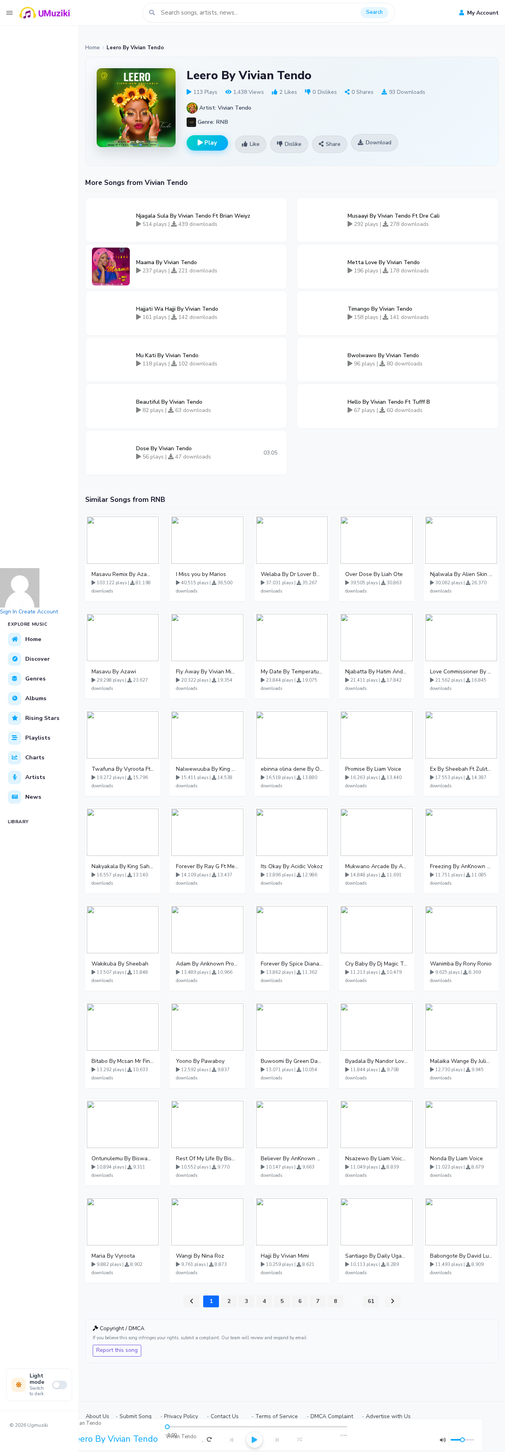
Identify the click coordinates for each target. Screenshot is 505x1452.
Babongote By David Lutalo (461, 1256)
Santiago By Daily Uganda (376, 1256)
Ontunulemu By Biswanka (123, 1158)
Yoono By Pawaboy (200, 1061)
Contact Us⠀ (227, 1416)
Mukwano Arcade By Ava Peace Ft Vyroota (376, 866)
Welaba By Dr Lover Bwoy (292, 574)
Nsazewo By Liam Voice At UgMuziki (376, 1158)
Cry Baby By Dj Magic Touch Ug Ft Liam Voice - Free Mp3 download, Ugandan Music (376, 963)
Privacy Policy (181, 1416)
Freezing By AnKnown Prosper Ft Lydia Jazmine (461, 866)
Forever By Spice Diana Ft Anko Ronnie (292, 963)
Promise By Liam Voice (373, 769)
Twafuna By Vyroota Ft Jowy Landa (123, 769)
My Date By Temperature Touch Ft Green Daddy (292, 671)
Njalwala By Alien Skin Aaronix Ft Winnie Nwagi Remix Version (461, 574)
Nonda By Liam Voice (456, 1158)
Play (210, 143)
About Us (97, 1416)
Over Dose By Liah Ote (374, 574)
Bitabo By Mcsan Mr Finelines (123, 1061)
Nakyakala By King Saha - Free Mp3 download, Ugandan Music (123, 866)
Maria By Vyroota (113, 1256)
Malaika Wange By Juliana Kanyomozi (461, 1061)
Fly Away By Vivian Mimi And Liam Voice (207, 671)
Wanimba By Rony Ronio (461, 963)
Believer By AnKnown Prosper (292, 1158)
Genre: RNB (212, 122)
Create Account (38, 611)
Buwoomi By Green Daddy (292, 1061)
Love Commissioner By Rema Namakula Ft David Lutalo (461, 671)
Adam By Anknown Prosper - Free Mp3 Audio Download (207, 963)
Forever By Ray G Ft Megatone (207, 866)
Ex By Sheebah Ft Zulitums (461, 769)
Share (333, 144)
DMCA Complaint (331, 1416)
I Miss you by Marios (201, 574)
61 (371, 1301)
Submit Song (136, 1416)
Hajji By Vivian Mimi (285, 1256)
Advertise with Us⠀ (390, 1416)
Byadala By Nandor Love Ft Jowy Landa (376, 1061)
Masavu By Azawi (114, 671)
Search (374, 12)
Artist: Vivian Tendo (224, 108)
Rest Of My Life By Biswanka (207, 1158)
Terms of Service (276, 1416)
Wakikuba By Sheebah (120, 963)
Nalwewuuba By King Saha (207, 769)
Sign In (8, 611)
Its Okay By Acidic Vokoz (292, 866)
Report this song (117, 1350)
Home (92, 47)
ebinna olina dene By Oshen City (292, 769)
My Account (482, 13)
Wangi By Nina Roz (200, 1256)
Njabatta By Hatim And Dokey (376, 671)
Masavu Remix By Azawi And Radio (123, 574)
